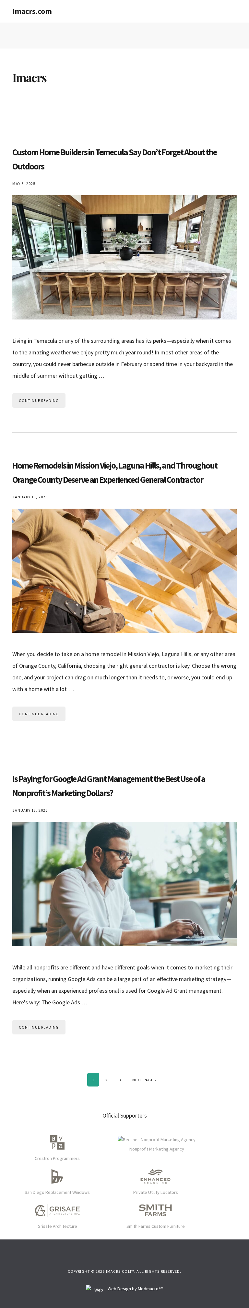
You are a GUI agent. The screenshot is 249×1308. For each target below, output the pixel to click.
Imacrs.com (32, 11)
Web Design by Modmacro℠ (135, 1289)
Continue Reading (39, 400)
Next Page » (144, 1079)
